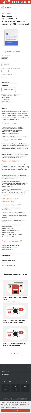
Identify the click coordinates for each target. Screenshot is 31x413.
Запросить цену (8, 90)
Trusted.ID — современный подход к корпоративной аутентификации (14, 321)
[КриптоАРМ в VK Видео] (17, 2)
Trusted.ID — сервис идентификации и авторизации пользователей (14, 344)
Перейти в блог (15, 354)
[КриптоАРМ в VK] (13, 2)
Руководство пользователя (8, 265)
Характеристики (6, 255)
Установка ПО (5, 263)
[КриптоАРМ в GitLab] (25, 2)
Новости (18, 302)
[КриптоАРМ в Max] (21, 2)
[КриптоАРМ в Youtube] (26, 381)
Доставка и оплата (6, 99)
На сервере (5, 71)
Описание (4, 108)
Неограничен (5, 64)
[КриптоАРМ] (8, 7)
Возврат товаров (6, 101)
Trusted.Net (5, 58)
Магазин (3, 13)
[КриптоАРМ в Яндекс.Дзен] (29, 2)
